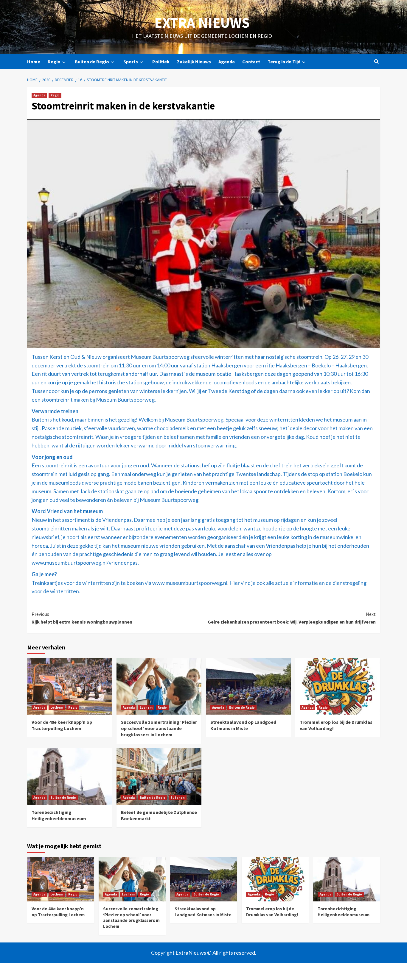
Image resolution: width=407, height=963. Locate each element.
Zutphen (177, 798)
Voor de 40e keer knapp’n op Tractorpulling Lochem (62, 725)
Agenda (226, 62)
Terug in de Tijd (284, 62)
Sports (130, 62)
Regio (54, 62)
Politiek (161, 62)
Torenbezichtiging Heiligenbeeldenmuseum (59, 815)
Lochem (56, 707)
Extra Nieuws (202, 23)
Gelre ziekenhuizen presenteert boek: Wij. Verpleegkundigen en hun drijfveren (292, 618)
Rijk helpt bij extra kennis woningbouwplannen (82, 618)
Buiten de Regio (92, 62)
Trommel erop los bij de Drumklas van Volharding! (272, 911)
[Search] (376, 62)
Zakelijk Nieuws (194, 62)
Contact (251, 62)
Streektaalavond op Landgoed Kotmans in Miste (243, 725)
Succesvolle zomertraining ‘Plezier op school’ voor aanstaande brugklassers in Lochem (159, 728)
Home (33, 62)
